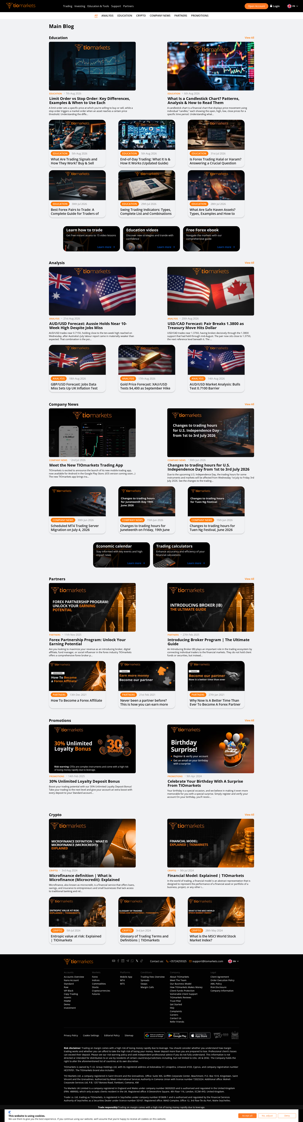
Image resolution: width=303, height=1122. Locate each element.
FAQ (172, 1007)
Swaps (144, 983)
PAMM (67, 1001)
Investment (70, 1007)
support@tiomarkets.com (208, 961)
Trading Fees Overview (153, 976)
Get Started (176, 1004)
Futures (96, 994)
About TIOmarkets (179, 976)
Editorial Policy (112, 1035)
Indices (96, 980)
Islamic (67, 997)
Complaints (176, 1011)
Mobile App (126, 976)
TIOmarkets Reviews (180, 997)
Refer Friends (177, 1021)
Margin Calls (147, 987)
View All (249, 37)
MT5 (122, 983)
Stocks (95, 987)
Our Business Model (180, 983)
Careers (174, 1014)
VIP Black (68, 990)
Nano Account (71, 980)
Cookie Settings (91, 1035)
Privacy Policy (71, 1035)
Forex (95, 976)
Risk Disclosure (218, 987)
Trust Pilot (175, 1001)
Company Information (222, 990)
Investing (79, 6)
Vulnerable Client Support (183, 994)
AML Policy (216, 983)
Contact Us (175, 1018)
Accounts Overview (74, 976)
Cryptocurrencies (101, 990)
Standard (69, 983)
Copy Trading (71, 994)
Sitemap (129, 1035)
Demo (67, 1004)
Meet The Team (178, 980)
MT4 (122, 980)
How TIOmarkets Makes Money (186, 987)
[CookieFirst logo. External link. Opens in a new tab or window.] (10, 1112)
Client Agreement (220, 976)
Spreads (145, 980)
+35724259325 (178, 961)
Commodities (99, 983)
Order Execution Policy (222, 980)
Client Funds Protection (182, 990)
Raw (66, 987)
